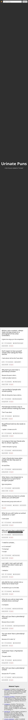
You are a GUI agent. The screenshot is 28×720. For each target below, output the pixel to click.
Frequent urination (9, 696)
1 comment (8, 534)
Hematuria (7, 711)
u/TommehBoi (17, 488)
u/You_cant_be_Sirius (18, 677)
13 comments (10, 362)
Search (25, 1)
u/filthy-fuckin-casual (18, 433)
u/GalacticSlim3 (17, 643)
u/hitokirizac (16, 416)
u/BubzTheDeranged (18, 343)
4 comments (9, 625)
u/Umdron (16, 505)
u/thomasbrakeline (18, 450)
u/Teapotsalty (17, 555)
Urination (7, 689)
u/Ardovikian (17, 591)
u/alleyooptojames (18, 399)
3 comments (8, 343)
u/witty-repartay (17, 381)
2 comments (8, 381)
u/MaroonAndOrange (18, 608)
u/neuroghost (17, 574)
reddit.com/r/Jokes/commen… (15, 532)
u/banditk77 (18, 362)
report (11, 345)
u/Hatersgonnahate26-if (20, 625)
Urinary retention (9, 719)
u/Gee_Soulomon (18, 660)
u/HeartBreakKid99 (18, 522)
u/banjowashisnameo (18, 534)
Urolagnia (7, 704)
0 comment (8, 399)
